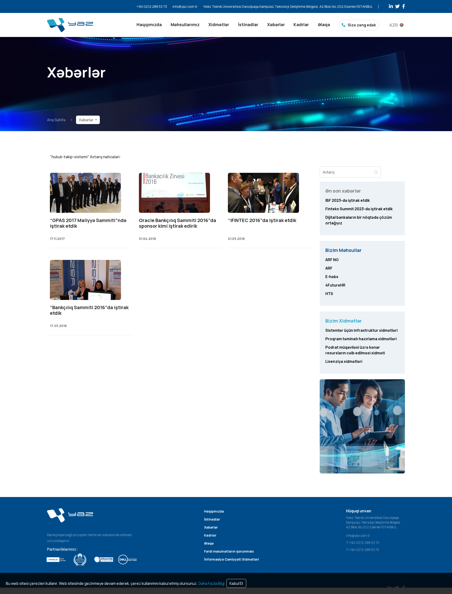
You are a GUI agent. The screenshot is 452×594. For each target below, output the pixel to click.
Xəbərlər (276, 24)
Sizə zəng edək (362, 25)
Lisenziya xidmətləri (343, 361)
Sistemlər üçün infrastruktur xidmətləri (361, 330)
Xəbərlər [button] (86, 119)
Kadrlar (301, 24)
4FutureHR (335, 285)
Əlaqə (324, 24)
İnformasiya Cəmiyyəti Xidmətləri (231, 559)
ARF (328, 268)
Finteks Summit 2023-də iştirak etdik (359, 208)
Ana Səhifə (56, 119)
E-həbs (331, 276)
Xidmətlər (218, 24)
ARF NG (332, 259)
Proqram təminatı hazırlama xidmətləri (361, 338)
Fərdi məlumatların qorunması (229, 551)
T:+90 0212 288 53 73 (362, 549)
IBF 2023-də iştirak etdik (347, 200)
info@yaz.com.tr (185, 6)
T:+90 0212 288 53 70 (362, 542)
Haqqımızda (149, 24)
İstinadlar (248, 24)
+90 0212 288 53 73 (152, 6)
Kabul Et (236, 583)
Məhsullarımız (185, 24)
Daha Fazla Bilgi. (212, 583)
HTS (329, 293)
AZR (393, 25)
